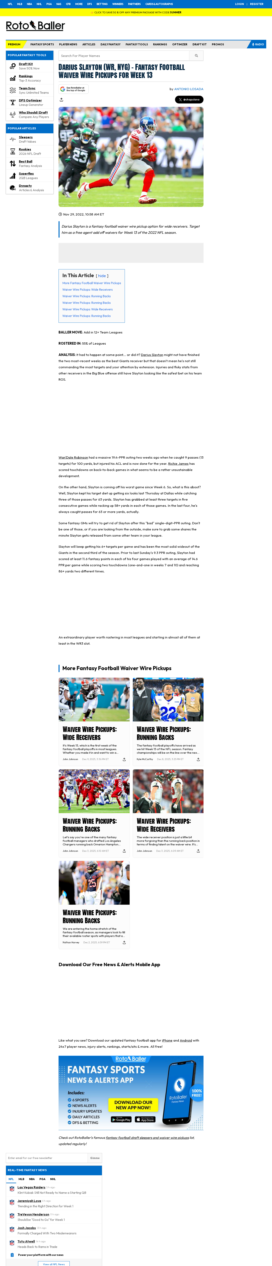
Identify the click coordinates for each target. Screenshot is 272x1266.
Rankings (26, 76)
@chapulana (191, 99)
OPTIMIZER (179, 44)
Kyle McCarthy (145, 759)
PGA (49, 4)
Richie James (178, 463)
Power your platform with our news (41, 1254)
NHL (39, 4)
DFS (89, 4)
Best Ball (25, 161)
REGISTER (256, 4)
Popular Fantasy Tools (27, 55)
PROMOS (218, 44)
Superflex (26, 173)
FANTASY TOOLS (137, 44)
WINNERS (117, 4)
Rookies (25, 149)
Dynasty (25, 185)
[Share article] (61, 99)
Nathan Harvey (71, 942)
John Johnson (70, 759)
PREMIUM (14, 44)
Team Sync (27, 88)
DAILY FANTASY (110, 44)
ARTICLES (88, 44)
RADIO (259, 44)
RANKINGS (160, 44)
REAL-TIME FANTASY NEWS (27, 1170)
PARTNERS (134, 4)
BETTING (102, 4)
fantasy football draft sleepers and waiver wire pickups (147, 1137)
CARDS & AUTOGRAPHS (159, 4)
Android (186, 1040)
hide (102, 275)
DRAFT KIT (200, 44)
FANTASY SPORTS (42, 44)
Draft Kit (26, 64)
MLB (19, 4)
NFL (10, 4)
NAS (58, 4)
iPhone (167, 1040)
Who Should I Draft (33, 112)
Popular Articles (22, 128)
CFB (68, 4)
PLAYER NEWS (68, 44)
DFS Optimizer (30, 100)
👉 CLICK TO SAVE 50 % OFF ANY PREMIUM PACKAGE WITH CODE (136, 12)
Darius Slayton (152, 355)
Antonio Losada (189, 89)
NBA (29, 4)
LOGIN (239, 4)
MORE (78, 4)
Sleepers (26, 137)
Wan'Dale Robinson (73, 457)
